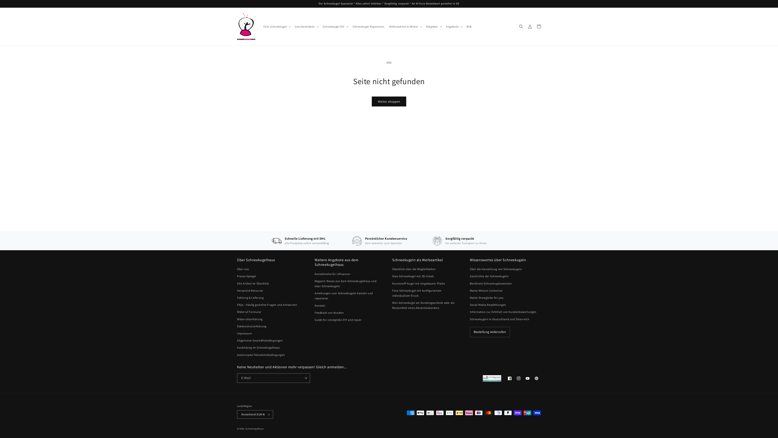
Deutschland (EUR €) (253, 414)
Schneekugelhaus (254, 428)
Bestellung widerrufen (490, 332)
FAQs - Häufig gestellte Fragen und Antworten (267, 305)
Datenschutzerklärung (251, 326)
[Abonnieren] (305, 378)
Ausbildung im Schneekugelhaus (258, 347)
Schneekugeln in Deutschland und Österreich (499, 319)
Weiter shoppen (389, 101)
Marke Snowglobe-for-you (487, 298)
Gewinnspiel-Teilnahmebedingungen (261, 355)
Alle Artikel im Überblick (253, 283)
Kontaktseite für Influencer (332, 274)
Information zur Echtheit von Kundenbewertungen (503, 312)
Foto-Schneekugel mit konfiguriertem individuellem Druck (417, 293)
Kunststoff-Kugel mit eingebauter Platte (418, 283)
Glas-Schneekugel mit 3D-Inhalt (413, 276)
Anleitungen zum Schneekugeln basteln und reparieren (344, 295)
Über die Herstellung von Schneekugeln (496, 269)
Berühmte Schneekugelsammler (491, 283)
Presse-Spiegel (246, 276)
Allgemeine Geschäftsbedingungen (260, 340)
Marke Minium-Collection (486, 290)
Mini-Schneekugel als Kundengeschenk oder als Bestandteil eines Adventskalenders (423, 305)
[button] (277, 26)
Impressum (244, 333)
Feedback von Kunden (329, 313)
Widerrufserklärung (250, 319)
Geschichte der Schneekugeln (489, 276)
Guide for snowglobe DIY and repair (338, 320)
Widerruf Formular (249, 312)
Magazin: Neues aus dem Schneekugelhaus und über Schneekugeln (345, 283)
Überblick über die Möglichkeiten (414, 269)
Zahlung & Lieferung (250, 298)
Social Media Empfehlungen (488, 305)
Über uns (243, 269)
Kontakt (320, 305)
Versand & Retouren (250, 290)
